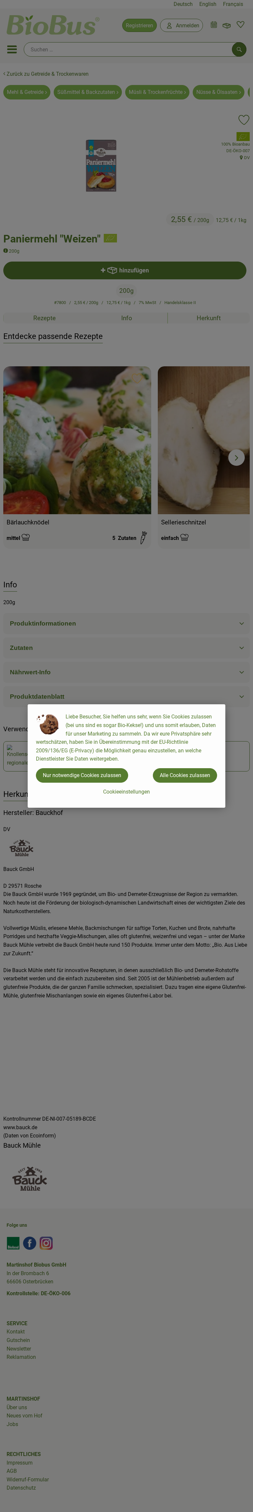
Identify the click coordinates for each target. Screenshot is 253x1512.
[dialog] (126, 756)
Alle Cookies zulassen (185, 775)
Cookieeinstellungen (126, 792)
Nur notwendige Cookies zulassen (82, 775)
